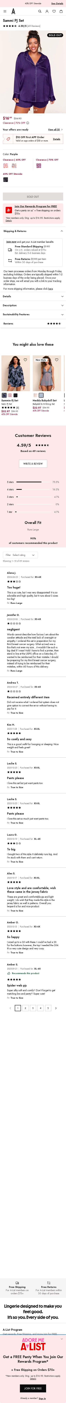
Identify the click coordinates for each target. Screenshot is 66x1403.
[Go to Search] (39, 11)
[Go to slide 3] (33, 110)
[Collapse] (62, 1339)
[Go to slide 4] (34, 110)
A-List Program (12, 1330)
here (50, 289)
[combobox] (20, 555)
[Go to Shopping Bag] (61, 11)
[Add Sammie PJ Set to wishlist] (25, 360)
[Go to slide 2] (31, 110)
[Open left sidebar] (4, 11)
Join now (11, 241)
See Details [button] (57, 3)
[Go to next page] (56, 1008)
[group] (33, 71)
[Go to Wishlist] (54, 11)
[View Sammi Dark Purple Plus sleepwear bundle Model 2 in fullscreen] (33, 71)
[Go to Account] (47, 11)
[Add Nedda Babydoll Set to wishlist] (57, 360)
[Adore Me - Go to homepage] (13, 11)
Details (56, 139)
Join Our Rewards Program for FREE (36, 206)
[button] (21, 26)
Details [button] (9, 220)
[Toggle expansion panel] (61, 231)
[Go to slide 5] (36, 110)
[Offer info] (27, 123)
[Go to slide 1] (29, 110)
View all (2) (54, 129)
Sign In (42, 1398)
